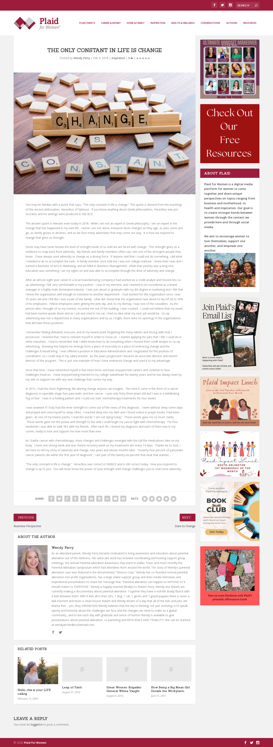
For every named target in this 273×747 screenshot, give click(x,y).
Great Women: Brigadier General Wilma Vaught (124, 689)
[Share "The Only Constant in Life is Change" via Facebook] (51, 499)
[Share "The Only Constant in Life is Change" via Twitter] (59, 499)
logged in (37, 724)
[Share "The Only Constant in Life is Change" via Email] (115, 499)
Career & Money (111, 23)
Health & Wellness (183, 23)
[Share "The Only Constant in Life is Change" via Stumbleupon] (107, 499)
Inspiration (157, 23)
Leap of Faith (72, 687)
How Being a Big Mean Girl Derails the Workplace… (170, 689)
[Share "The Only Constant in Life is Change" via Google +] (67, 499)
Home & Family (135, 23)
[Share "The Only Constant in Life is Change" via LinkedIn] (91, 499)
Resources (249, 23)
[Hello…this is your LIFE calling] (38, 670)
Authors (231, 23)
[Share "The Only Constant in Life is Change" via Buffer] (99, 499)
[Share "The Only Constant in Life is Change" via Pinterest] (83, 499)
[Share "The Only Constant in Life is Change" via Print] (123, 499)
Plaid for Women (35, 742)
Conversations (210, 23)
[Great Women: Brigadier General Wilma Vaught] (127, 669)
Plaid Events (87, 23)
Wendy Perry (82, 58)
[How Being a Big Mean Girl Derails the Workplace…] (171, 669)
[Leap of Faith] (82, 669)
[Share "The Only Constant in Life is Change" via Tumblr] (75, 499)
